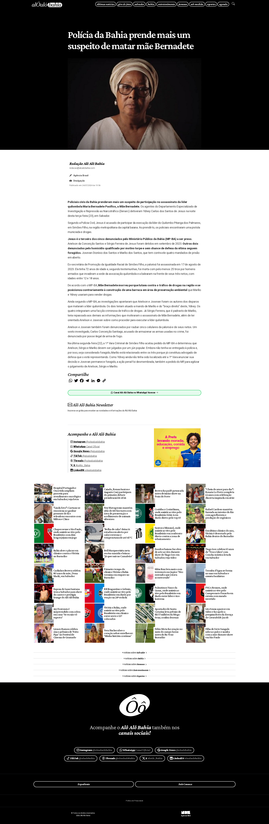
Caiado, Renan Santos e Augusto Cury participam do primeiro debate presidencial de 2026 (117, 493)
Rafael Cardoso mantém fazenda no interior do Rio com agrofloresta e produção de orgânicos (219, 513)
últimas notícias (105, 4)
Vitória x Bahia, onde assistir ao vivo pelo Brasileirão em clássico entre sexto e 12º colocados (116, 613)
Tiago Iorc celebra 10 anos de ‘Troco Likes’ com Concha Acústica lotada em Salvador (219, 553)
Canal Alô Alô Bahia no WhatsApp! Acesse (134, 392)
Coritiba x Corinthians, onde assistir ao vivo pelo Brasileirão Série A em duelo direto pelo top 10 (168, 513)
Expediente (84, 784)
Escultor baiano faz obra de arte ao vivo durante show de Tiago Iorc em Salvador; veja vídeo (168, 553)
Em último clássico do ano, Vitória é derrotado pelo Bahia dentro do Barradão (219, 533)
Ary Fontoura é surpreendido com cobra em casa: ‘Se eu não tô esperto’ (66, 613)
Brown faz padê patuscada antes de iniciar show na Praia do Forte (169, 493)
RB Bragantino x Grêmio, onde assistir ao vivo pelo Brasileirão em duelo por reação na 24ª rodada (117, 593)
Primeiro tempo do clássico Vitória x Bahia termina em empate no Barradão (116, 573)
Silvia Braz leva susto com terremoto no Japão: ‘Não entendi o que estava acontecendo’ (169, 573)
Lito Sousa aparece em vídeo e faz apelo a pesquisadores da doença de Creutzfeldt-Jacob (219, 613)
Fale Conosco (185, 784)
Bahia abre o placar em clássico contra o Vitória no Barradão (66, 553)
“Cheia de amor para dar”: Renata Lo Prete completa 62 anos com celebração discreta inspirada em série (219, 493)
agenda (223, 4)
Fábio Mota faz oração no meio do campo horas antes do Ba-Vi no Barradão (169, 633)
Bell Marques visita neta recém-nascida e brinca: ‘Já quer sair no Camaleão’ (118, 553)
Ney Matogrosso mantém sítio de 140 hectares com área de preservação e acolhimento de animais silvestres (118, 513)
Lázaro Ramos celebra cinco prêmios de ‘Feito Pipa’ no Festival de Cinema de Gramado (66, 633)
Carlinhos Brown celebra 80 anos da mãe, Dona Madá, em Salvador (67, 573)
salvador (139, 4)
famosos (183, 4)
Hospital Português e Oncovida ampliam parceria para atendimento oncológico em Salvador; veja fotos (67, 493)
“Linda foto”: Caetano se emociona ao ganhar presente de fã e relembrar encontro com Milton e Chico (67, 513)
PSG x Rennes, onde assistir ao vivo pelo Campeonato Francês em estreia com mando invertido (219, 593)
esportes (211, 4)
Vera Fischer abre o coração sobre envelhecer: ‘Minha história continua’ (118, 633)
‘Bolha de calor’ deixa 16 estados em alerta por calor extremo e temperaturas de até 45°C (118, 533)
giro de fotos (124, 4)
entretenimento (166, 4)
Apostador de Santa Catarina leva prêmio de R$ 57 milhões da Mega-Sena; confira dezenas (168, 613)
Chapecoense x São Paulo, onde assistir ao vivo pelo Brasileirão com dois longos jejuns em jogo (67, 533)
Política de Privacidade (134, 801)
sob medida (197, 4)
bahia (151, 4)
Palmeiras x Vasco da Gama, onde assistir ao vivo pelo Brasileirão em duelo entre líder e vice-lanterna (168, 593)
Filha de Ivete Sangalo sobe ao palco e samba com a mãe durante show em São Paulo (219, 633)
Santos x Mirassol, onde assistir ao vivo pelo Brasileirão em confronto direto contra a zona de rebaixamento (168, 533)
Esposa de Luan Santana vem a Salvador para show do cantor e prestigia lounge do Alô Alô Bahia (67, 593)
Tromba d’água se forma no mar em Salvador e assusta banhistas (218, 573)
